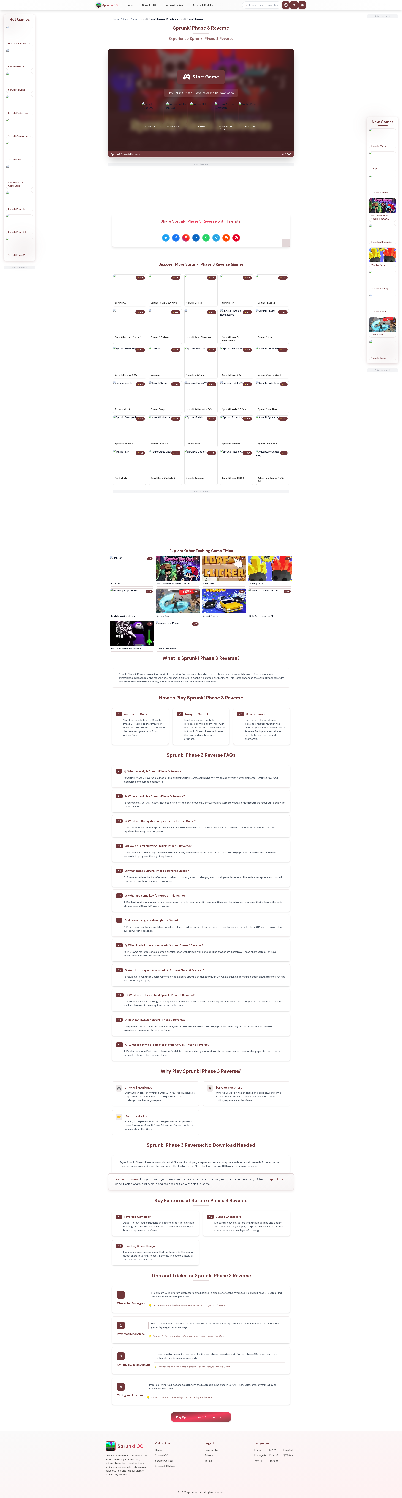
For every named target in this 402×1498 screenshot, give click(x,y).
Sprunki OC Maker (203, 5)
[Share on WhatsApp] (206, 238)
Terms (208, 1460)
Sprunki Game (129, 19)
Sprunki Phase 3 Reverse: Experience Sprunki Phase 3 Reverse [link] (171, 19)
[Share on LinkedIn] (196, 238)
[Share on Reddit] (226, 238)
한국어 (258, 1460)
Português (260, 1455)
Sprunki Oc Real (174, 5)
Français (274, 1460)
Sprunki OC (149, 5)
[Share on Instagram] (186, 238)
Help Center (211, 1450)
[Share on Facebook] (176, 238)
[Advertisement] (19, 316)
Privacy (209, 1455)
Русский (273, 1455)
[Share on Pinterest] (236, 238)
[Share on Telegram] (216, 238)
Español (288, 1450)
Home (129, 5)
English (258, 1450)
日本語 (273, 1450)
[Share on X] (166, 238)
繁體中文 (288, 1455)
